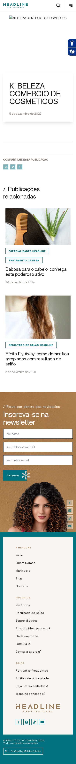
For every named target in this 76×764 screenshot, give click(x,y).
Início (19, 555)
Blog (19, 578)
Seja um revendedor (30, 686)
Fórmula (21, 643)
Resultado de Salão (30, 612)
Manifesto (23, 570)
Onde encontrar (27, 636)
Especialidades (27, 620)
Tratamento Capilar (24, 260)
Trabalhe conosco (29, 693)
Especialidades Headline (27, 251)
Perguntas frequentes (32, 670)
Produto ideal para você (33, 628)
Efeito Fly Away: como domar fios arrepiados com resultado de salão (37, 358)
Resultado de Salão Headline (31, 345)
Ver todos (23, 605)
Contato (22, 586)
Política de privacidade (32, 678)
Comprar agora (26, 651)
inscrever (13, 475)
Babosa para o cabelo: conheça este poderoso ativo (35, 271)
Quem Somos (25, 563)
